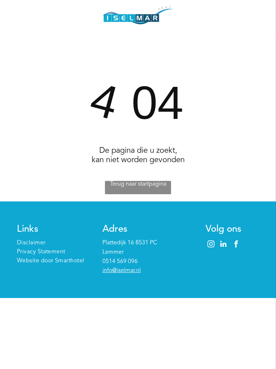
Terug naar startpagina (138, 184)
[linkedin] (223, 245)
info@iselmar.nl (121, 271)
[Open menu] (259, 16)
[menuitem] (52, 243)
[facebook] (236, 245)
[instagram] (211, 245)
